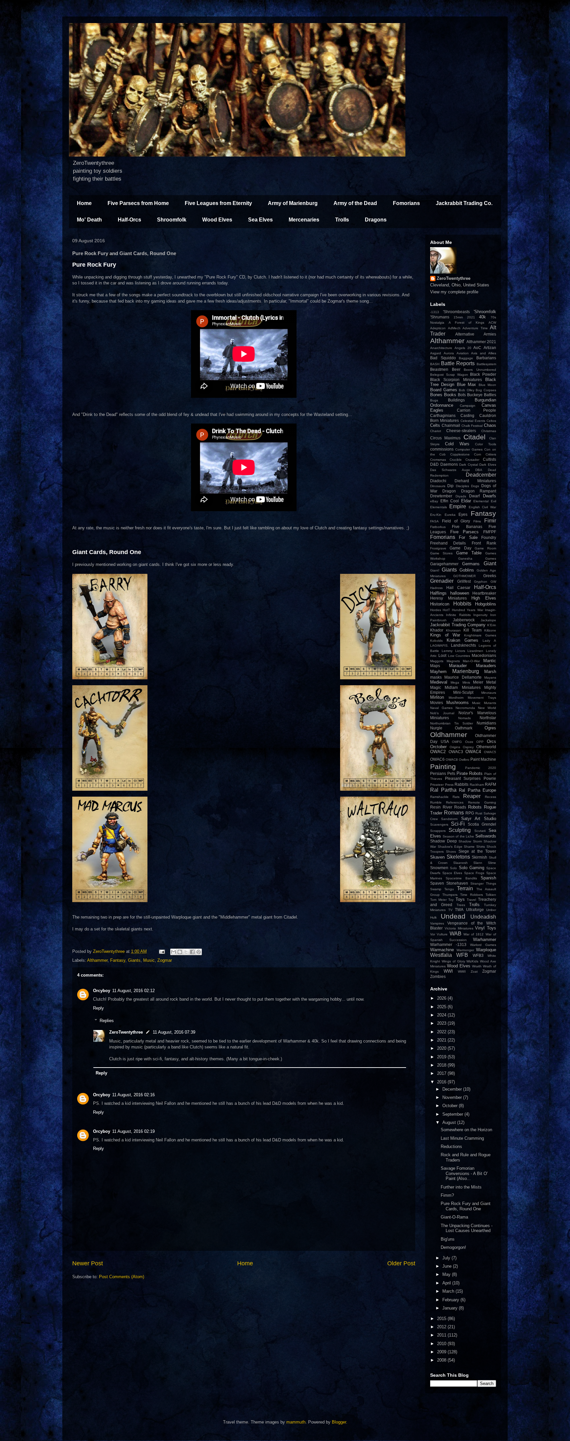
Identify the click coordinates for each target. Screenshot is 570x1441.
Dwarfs (489, 495)
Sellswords (485, 836)
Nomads (464, 718)
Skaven (437, 857)
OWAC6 (437, 759)
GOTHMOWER (464, 576)
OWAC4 (473, 751)
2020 (442, 1048)
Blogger (339, 1422)
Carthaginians (443, 415)
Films (477, 521)
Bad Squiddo (443, 358)
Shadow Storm (470, 841)
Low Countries (459, 656)
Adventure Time (475, 328)
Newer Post (87, 1263)
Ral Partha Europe (477, 790)
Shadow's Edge (450, 846)
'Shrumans (439, 317)
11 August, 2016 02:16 (133, 1094)
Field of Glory (456, 521)
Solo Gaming (471, 867)
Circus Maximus (445, 438)
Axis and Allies (483, 353)
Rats (456, 797)
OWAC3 (456, 752)
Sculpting (460, 830)
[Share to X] (186, 952)
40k (482, 316)
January (450, 1308)
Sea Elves (260, 219)
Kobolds (436, 640)
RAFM (490, 784)
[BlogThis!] (179, 952)
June (447, 1266)
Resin (435, 807)
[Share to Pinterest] (198, 952)
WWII (462, 971)
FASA (434, 521)
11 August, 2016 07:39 (174, 1032)
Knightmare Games (480, 635)
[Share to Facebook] (192, 952)
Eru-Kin (435, 514)
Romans (454, 812)
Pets (451, 773)
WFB (462, 955)
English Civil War (482, 507)
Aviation (463, 353)
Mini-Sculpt (463, 692)
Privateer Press (442, 784)
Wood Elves (217, 219)
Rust (478, 813)
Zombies (438, 976)
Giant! (434, 570)
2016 (442, 1081)
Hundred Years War (467, 610)
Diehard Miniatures (475, 481)
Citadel (474, 437)
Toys (460, 899)
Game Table (469, 552)
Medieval (438, 682)
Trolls (342, 219)
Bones (436, 394)
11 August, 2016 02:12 (133, 990)
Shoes (451, 851)
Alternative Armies (475, 334)
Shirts (480, 846)
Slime (492, 863)
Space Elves (452, 873)
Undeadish (483, 917)
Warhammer (484, 939)
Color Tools (485, 444)
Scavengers (439, 824)
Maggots (436, 661)
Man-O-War (471, 661)
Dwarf (474, 496)
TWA (459, 909)
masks (436, 677)
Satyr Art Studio (478, 818)
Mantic (489, 660)
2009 (442, 1351)
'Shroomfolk (485, 311)
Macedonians (484, 655)
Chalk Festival (472, 425)
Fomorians (406, 203)
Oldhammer (448, 734)
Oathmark (463, 728)
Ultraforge (475, 909)
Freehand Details (448, 543)
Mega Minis (460, 682)
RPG (469, 813)
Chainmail (451, 425)
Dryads (461, 496)
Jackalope (488, 620)
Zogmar (164, 960)
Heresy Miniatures (448, 598)
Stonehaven (457, 883)
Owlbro (464, 759)
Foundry (488, 537)
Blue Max (466, 384)
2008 (442, 1360)
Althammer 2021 (481, 341)
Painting (443, 766)
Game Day (460, 548)
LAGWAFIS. (439, 645)
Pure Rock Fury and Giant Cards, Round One (466, 1206)
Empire (457, 506)
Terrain (465, 888)
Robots (475, 807)
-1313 (434, 312)
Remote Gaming (482, 802)
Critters (491, 454)
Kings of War (445, 634)
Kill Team (472, 630)
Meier (478, 682)
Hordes (435, 610)
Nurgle (436, 728)
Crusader (472, 459)
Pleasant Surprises (463, 778)
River (447, 807)
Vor (432, 934)
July (447, 1257)
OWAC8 (452, 759)
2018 (442, 1065)
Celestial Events (472, 421)
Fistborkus (438, 527)
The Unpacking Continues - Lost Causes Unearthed (466, 1228)
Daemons (449, 464)
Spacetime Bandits (461, 878)
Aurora (449, 353)
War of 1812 (473, 934)
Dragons (376, 219)
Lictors (460, 651)
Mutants (490, 703)
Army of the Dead (355, 203)
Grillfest (464, 581)
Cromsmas (438, 459)
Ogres (490, 727)
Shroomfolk (171, 219)
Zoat (474, 971)
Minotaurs (488, 692)
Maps (435, 665)
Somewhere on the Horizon (466, 1129)
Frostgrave (438, 548)
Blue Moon (487, 385)
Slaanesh (460, 863)
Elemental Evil (484, 501)
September (453, 1114)
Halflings (438, 593)
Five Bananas (467, 526)
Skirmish (479, 857)
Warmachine (442, 949)
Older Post (401, 1263)
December (452, 1089)
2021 (471, 317)
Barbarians (486, 358)
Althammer (97, 960)
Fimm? (447, 1195)
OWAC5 (490, 752)
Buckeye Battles (481, 395)
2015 (442, 1318)
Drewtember (441, 496)
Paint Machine (483, 759)
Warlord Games (483, 945)
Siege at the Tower (477, 851)
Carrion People (476, 410)
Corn (477, 454)
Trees (461, 905)
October (450, 1105)
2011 (442, 1335)
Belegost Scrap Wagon (449, 374)
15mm (458, 317)
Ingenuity (480, 615)
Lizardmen (475, 651)
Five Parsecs (464, 531)
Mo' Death (89, 219)
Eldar (466, 500)
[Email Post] (161, 951)
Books (450, 394)
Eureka (450, 514)
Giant (490, 563)
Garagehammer (444, 564)
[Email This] (173, 952)
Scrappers (438, 831)
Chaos (490, 425)
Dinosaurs (437, 486)
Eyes (463, 514)
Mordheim (456, 697)
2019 (442, 1056)
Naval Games (441, 708)
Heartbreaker (484, 593)
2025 (442, 1006)
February (451, 1299)
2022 (442, 1031)
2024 (442, 1015)
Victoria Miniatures (459, 928)
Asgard (435, 353)
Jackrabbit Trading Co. (464, 203)
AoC (477, 347)
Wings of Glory (453, 961)
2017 (442, 1073)
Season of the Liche (458, 836)
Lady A (489, 640)
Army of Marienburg (293, 203)
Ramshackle (439, 797)
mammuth (295, 1422)
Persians (438, 773)
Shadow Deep (443, 841)
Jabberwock (464, 620)
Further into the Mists (461, 1187)
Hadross (436, 588)
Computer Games (469, 449)
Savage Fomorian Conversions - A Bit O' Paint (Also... (464, 1173)
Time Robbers (471, 895)
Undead (453, 916)
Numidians (486, 723)
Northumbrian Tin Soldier (451, 723)
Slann (477, 863)
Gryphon (480, 581)
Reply (98, 1008)
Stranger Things (483, 883)
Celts (435, 425)
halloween (459, 593)
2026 (442, 998)
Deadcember (481, 475)
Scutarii (480, 831)
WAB (455, 933)
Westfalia (441, 955)
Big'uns (448, 1239)
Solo (453, 868)
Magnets (453, 661)
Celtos (491, 421)
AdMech (454, 328)
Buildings (456, 400)
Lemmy (447, 651)
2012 (442, 1326)
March (449, 1291)
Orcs (491, 741)
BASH (434, 364)
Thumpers (450, 895)
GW (493, 581)
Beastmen (439, 369)
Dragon (449, 491)
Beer (456, 369)
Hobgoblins (485, 604)
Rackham (477, 784)
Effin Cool (449, 501)
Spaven (437, 883)
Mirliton (437, 697)
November (452, 1097)
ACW (492, 322)
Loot (442, 655)
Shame (469, 846)
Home (84, 203)
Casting (467, 415)
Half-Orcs (129, 219)
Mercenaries (304, 219)
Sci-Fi (458, 824)
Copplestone (460, 454)
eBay (434, 501)
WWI (448, 971)
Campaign (467, 405)
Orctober (438, 746)
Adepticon (438, 328)
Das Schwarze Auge (450, 470)
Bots (462, 395)
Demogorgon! (453, 1247)
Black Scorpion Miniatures (456, 379)
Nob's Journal (442, 713)
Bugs (434, 400)
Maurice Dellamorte (462, 677)
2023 (442, 1023)
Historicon (439, 604)
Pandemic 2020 (480, 768)
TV (450, 910)
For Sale (468, 537)
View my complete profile (454, 291)
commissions (442, 449)
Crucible (456, 459)
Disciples (462, 486)
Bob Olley (466, 390)
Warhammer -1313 (448, 944)
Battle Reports (458, 363)
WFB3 (478, 955)
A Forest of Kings (466, 322)
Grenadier (442, 581)
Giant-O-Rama (454, 1217)
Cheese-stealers (461, 430)
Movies (436, 702)
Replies (107, 1020)
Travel (471, 899)
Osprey (468, 747)
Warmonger (465, 950)
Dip (450, 486)
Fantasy (117, 960)
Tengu (449, 889)
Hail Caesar (458, 587)
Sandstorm (449, 819)
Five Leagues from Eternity (218, 203)
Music (149, 960)
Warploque (486, 949)
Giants (134, 960)
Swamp (435, 889)
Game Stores (441, 553)
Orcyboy (101, 990)
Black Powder (483, 374)
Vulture (442, 934)
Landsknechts (463, 645)
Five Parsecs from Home (138, 203)
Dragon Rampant (478, 491)
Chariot (435, 431)
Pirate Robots (470, 773)
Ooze (469, 742)
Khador (436, 630)
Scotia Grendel (482, 824)
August (449, 1122)
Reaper (472, 796)
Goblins (466, 570)
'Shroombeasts (456, 311)
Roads (460, 807)
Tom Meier (438, 899)
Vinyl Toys (485, 928)
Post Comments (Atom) (121, 1276)
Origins (455, 747)
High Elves (483, 598)
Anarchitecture (441, 348)
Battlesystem (486, 364)
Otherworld (486, 747)
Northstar (488, 718)
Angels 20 (463, 348)
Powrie (490, 778)
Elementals (438, 507)
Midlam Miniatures (462, 687)
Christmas (488, 431)
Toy (451, 899)
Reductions (451, 1146)
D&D (434, 464)
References (454, 802)
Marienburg (465, 671)
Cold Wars (457, 443)
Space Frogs (474, 873)
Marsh (490, 671)
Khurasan (453, 630)
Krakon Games (462, 640)
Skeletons (458, 857)
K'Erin (491, 625)
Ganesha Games (477, 558)
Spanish (488, 877)
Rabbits (461, 784)
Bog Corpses (486, 390)
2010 (442, 1343)
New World (487, 708)
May (447, 1274)
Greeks (489, 575)
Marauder (458, 665)
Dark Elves (487, 464)
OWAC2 (438, 751)
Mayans (490, 677)
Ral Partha (443, 790)
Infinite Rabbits (458, 615)
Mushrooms (457, 702)
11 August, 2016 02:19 (133, 1131)
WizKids (472, 961)
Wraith (477, 966)
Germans (471, 563)
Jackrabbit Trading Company (458, 624)
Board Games (443, 389)
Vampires (437, 923)
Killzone (490, 630)
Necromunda (465, 708)
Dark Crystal (468, 464)
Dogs (475, 486)
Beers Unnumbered (480, 369)
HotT (446, 610)
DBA (478, 470)
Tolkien (491, 895)
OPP (480, 742)
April (447, 1282)
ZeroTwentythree (126, 1032)
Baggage (466, 358)
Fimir (490, 520)
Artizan (490, 347)
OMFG (457, 742)
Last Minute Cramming (462, 1138)
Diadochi (438, 481)
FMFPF (489, 532)
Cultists (489, 459)
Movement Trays (482, 697)
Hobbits (462, 603)
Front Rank (484, 543)
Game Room (485, 548)
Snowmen (439, 868)
